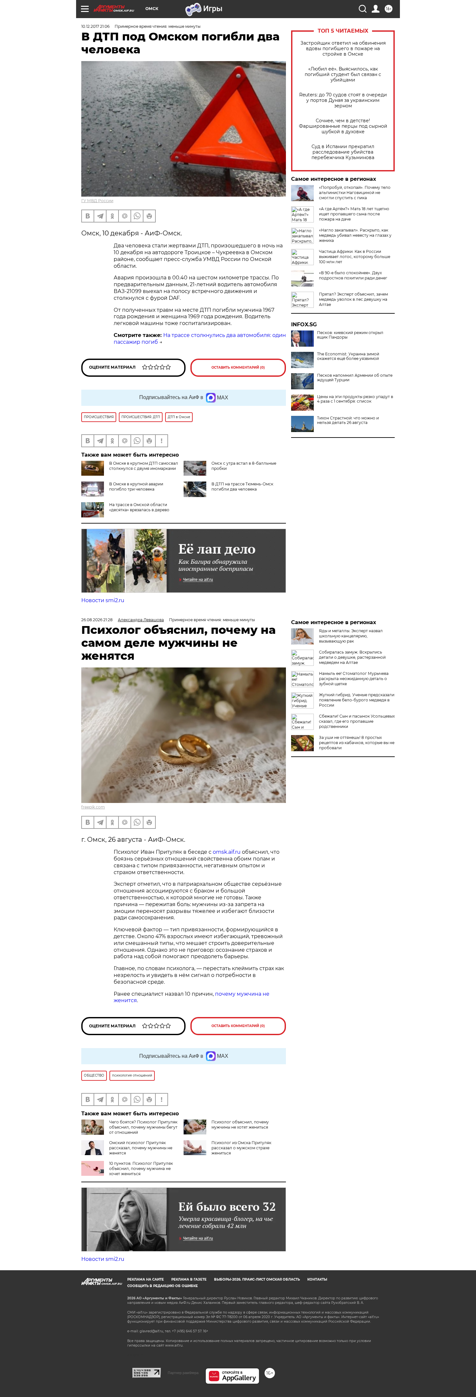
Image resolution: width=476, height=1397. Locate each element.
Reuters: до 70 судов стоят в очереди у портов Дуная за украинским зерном (343, 100)
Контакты (317, 1279)
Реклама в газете (189, 1279)
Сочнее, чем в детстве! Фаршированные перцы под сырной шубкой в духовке (343, 126)
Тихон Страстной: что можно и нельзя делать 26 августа (348, 420)
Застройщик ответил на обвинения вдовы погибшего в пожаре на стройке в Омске (343, 48)
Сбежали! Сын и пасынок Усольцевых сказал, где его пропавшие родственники (357, 721)
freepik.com (93, 807)
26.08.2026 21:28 (97, 619)
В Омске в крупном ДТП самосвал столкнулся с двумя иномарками (143, 466)
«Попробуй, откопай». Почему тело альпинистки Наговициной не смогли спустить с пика (355, 192)
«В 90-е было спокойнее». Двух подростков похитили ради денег (353, 275)
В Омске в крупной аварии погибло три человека (136, 487)
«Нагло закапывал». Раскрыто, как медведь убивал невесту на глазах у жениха (355, 235)
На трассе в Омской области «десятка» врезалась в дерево (139, 507)
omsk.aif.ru (227, 852)
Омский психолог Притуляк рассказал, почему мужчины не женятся (140, 1147)
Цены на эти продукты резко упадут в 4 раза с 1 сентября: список (355, 399)
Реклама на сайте (145, 1279)
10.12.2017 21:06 (95, 26)
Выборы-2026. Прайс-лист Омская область (257, 1279)
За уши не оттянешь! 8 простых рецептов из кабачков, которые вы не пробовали (356, 742)
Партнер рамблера (183, 1373)
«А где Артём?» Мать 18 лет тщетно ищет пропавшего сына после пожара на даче (354, 214)
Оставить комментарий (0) (238, 367)
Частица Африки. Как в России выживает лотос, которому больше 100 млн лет (354, 256)
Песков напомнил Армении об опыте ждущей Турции (354, 377)
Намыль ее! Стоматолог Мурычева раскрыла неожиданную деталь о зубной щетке (354, 678)
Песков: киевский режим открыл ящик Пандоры (350, 335)
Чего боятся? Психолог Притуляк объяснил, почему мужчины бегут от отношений (143, 1127)
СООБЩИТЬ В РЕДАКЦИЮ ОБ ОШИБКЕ (162, 1286)
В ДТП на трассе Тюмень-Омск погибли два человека (242, 487)
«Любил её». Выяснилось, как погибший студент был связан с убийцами (343, 74)
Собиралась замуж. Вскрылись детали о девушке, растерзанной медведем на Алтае (352, 657)
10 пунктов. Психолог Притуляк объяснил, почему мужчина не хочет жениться (141, 1168)
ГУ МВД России (97, 200)
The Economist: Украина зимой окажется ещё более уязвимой (348, 356)
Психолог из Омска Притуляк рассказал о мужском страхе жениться (241, 1147)
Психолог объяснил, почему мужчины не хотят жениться (240, 1125)
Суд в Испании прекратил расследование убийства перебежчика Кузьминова (343, 152)
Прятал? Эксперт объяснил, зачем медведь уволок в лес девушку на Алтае (353, 299)
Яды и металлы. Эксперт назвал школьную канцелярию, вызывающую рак (351, 636)
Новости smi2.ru (102, 600)
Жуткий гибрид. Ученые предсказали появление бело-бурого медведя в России (356, 700)
